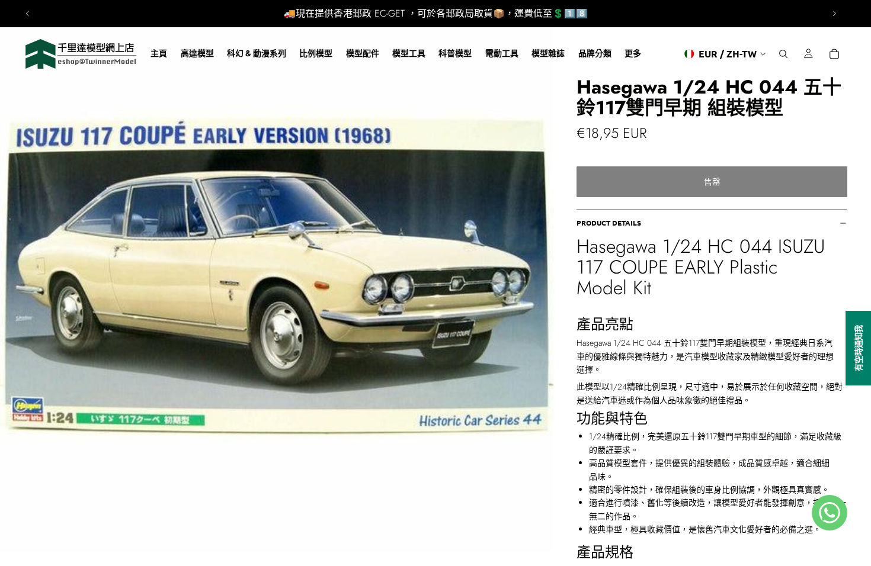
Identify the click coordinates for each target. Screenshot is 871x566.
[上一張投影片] (28, 14)
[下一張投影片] (834, 14)
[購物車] (834, 54)
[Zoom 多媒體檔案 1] (276, 276)
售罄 (712, 182)
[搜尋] (783, 54)
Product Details (609, 222)
